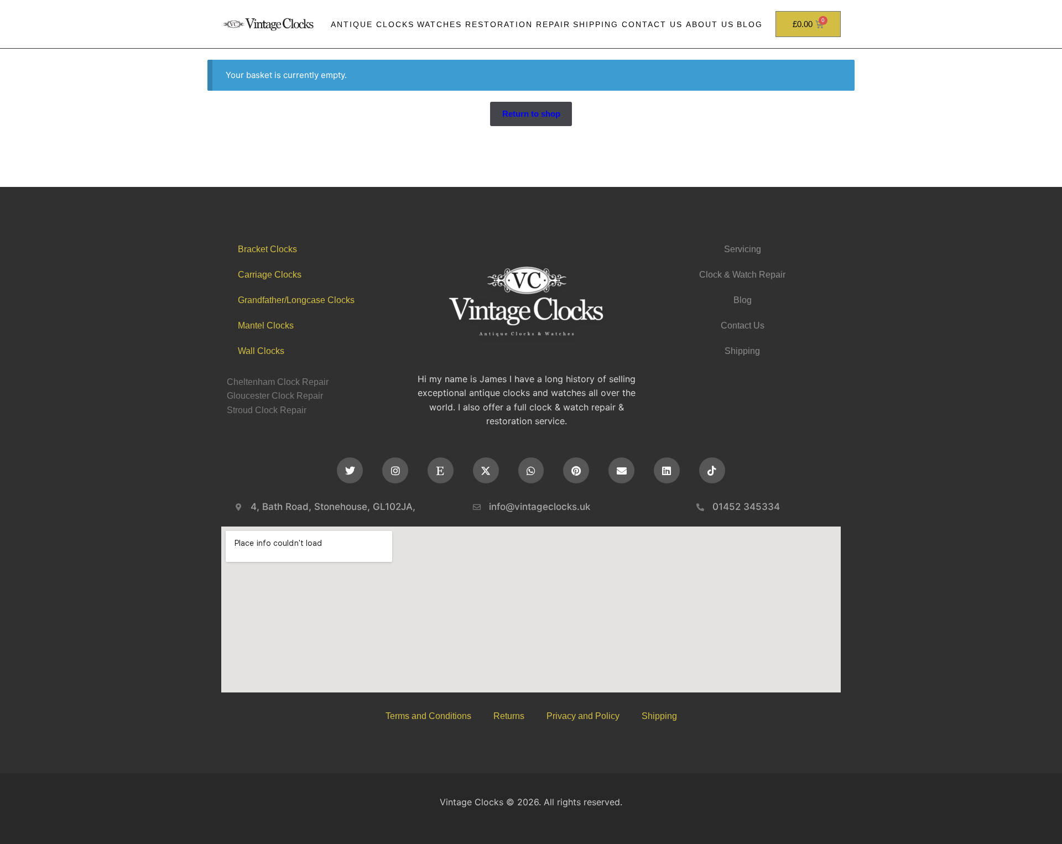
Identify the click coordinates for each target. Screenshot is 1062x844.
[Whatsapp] (531, 470)
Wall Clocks (261, 351)
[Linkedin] (667, 470)
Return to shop (531, 113)
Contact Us (652, 24)
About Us (710, 24)
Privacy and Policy (583, 716)
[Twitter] (350, 470)
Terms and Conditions (428, 716)
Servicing (742, 249)
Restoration (499, 24)
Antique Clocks (372, 24)
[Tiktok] (712, 470)
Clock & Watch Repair (742, 274)
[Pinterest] (576, 470)
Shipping (595, 24)
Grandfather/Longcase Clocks (296, 300)
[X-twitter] (486, 470)
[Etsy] (441, 470)
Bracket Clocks (267, 249)
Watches (439, 24)
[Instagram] (395, 470)
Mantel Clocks (266, 325)
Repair (553, 24)
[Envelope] (621, 470)
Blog (750, 24)
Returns (508, 716)
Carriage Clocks (269, 274)
